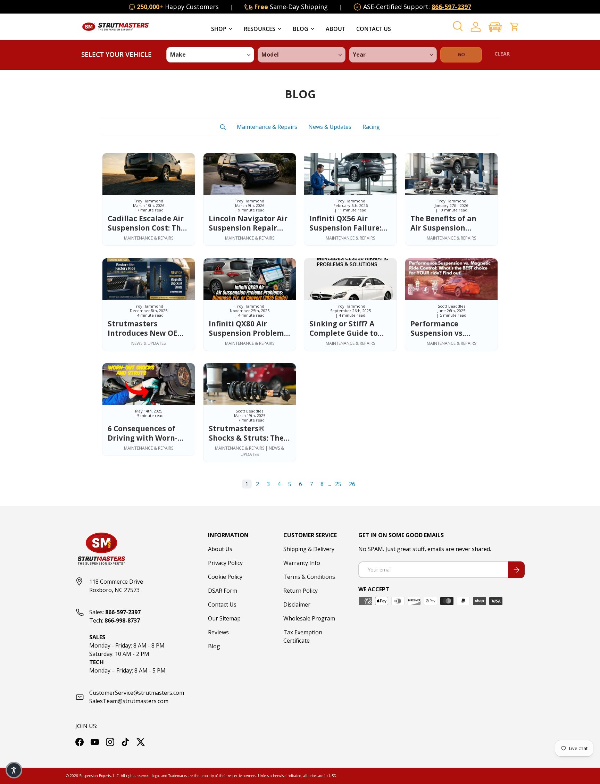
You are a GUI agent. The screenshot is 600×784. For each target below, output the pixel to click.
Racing (371, 127)
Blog (300, 29)
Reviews (218, 632)
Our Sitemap (224, 618)
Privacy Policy (225, 563)
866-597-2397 (451, 6)
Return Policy (300, 590)
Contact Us (373, 29)
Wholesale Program (309, 618)
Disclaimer (296, 604)
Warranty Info (301, 563)
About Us (220, 549)
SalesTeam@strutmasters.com (128, 701)
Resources (259, 29)
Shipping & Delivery (308, 549)
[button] (495, 27)
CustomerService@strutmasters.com (136, 693)
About (335, 29)
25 (338, 484)
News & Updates (329, 127)
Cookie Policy (225, 577)
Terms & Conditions (309, 577)
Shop (218, 29)
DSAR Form (222, 590)
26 (352, 484)
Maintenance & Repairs (267, 127)
